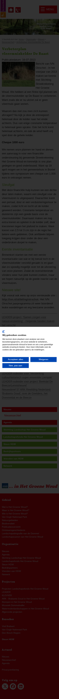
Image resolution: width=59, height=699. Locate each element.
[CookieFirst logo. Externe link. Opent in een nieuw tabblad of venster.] (3, 331)
